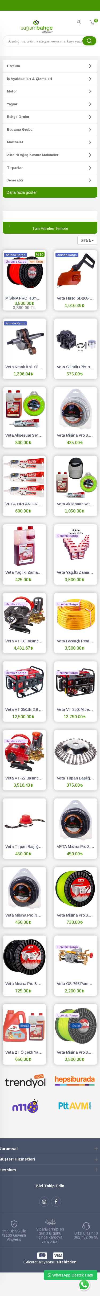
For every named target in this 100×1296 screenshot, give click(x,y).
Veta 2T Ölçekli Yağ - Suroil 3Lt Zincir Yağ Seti (25, 1052)
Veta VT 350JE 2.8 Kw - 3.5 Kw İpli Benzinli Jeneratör (25, 709)
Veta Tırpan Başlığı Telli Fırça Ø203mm (77, 778)
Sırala (86, 240)
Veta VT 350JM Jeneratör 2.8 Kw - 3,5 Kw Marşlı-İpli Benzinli (77, 709)
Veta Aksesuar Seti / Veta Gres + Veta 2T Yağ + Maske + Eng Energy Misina (77, 504)
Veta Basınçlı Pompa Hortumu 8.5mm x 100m (77, 641)
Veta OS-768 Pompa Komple (77, 983)
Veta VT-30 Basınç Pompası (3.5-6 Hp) (25, 641)
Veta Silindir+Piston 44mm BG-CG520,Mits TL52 (77, 366)
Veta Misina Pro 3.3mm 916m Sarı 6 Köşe (77, 1052)
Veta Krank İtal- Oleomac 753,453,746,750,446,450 (25, 366)
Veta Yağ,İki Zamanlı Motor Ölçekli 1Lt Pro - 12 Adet (77, 572)
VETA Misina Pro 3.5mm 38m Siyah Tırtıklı (77, 846)
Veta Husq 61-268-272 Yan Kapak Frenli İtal (77, 298)
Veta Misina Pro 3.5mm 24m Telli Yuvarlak (77, 435)
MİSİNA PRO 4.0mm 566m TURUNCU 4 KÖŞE (25, 298)
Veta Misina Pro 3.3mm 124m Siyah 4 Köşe (25, 983)
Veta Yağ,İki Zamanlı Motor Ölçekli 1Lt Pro (25, 572)
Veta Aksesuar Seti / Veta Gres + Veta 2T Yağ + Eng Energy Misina (25, 435)
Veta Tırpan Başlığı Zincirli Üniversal (25, 846)
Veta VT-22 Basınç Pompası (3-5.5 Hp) (25, 778)
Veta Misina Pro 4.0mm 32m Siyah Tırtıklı (25, 915)
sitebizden (66, 1262)
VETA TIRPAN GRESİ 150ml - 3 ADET (25, 504)
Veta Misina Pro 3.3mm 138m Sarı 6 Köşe (77, 915)
